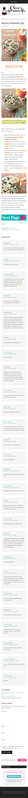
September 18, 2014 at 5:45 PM (11, 487)
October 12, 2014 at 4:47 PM (10, 520)
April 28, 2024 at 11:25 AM (10, 677)
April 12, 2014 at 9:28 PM (10, 339)
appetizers (9, 229)
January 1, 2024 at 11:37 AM (10, 661)
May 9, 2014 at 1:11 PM (9, 423)
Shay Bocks (21, 791)
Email (3, 733)
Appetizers (9, 228)
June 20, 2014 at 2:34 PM (10, 441)
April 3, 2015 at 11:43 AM (10, 535)
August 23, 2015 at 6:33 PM (10, 573)
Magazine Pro (14, 791)
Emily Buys (6, 624)
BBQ (22, 135)
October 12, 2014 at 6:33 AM (10, 502)
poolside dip (16, 229)
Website (3, 739)
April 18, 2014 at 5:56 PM (10, 392)
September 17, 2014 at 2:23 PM (11, 471)
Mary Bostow (7, 642)
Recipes (13, 228)
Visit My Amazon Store (14, 776)
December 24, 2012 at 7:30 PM (11, 261)
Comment (4, 711)
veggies (15, 144)
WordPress (23, 793)
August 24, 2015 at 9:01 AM (10, 595)
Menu (15, 1)
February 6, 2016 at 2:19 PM (10, 626)
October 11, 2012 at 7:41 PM (10, 244)
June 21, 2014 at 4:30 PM (10, 456)
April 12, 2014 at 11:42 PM (10, 354)
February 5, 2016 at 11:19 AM (11, 611)
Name (3, 726)
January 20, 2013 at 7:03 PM (10, 275)
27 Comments (12, 26)
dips (13, 229)
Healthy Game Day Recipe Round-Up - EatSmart (12, 692)
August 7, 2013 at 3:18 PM (10, 314)
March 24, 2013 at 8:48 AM (10, 297)
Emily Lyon (6, 352)
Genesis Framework (10, 793)
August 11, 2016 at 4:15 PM (10, 644)
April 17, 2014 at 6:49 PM (10, 368)
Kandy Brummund (8, 659)
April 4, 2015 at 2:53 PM (9, 558)
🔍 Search (22, 760)
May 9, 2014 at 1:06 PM (9, 408)
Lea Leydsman (7, 274)
